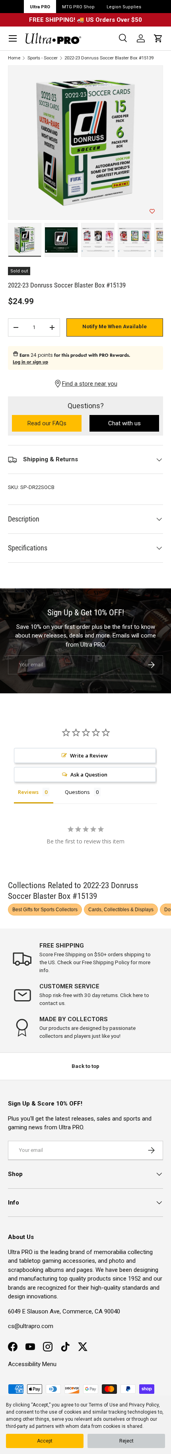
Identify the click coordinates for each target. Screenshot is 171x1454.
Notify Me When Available (114, 326)
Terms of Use (103, 1405)
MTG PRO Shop (78, 7)
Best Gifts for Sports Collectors (45, 909)
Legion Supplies (124, 7)
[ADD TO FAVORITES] (152, 211)
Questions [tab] (77, 792)
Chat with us (124, 423)
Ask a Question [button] (88, 774)
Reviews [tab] (28, 792)
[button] (158, 38)
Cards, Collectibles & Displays (121, 909)
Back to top (85, 1066)
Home (14, 58)
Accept (44, 1441)
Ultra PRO (40, 7)
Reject (126, 1441)
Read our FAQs (54, 424)
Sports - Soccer (42, 58)
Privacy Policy (144, 1405)
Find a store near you (89, 383)
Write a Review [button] (89, 755)
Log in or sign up (30, 362)
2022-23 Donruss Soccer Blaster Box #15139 (109, 58)
